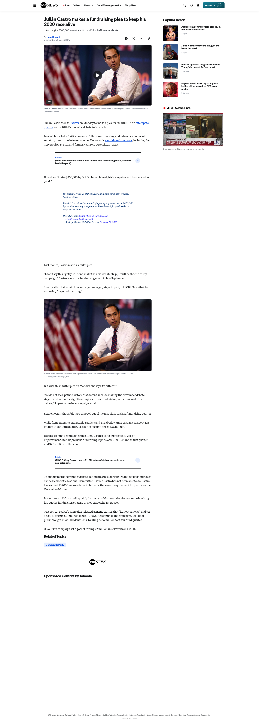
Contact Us (205, 715)
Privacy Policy (70, 715)
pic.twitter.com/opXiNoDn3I (78, 218)
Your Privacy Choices (191, 715)
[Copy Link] (149, 38)
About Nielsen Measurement (158, 715)
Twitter (74, 123)
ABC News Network (56, 715)
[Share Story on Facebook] (126, 38)
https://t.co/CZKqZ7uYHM (93, 215)
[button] (35, 5)
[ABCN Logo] (49, 5)
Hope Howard (53, 37)
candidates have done (118, 140)
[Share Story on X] (134, 38)
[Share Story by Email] (141, 38)
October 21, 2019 (108, 222)
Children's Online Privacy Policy (115, 715)
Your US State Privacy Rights (89, 715)
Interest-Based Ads (137, 715)
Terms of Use (176, 715)
